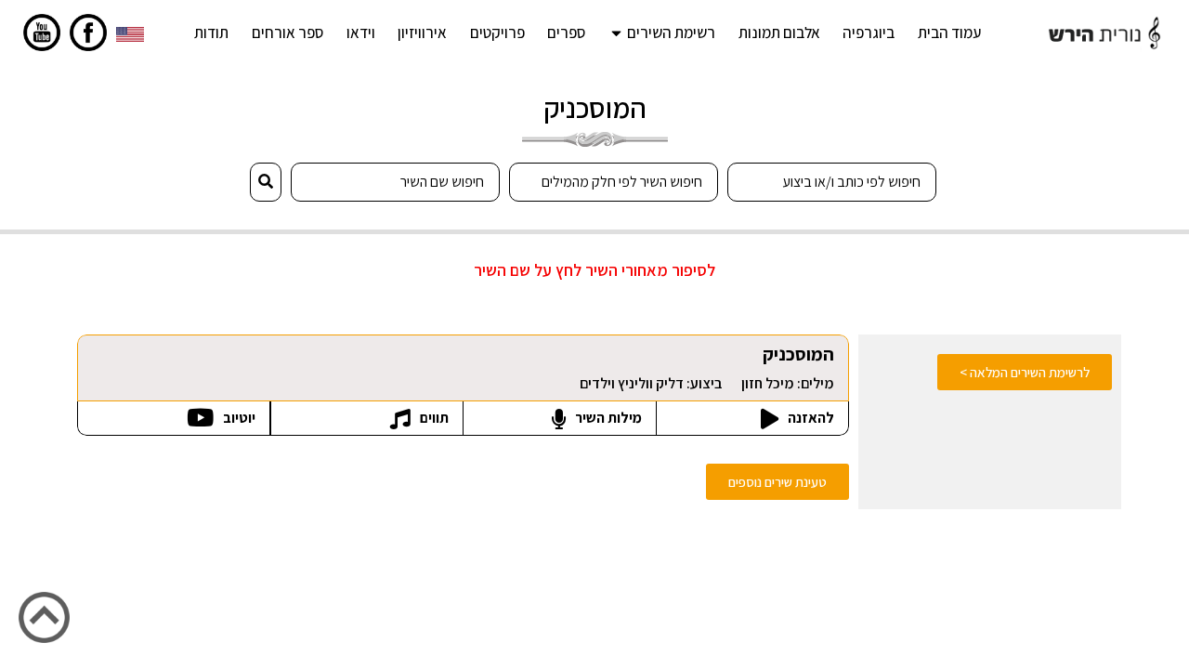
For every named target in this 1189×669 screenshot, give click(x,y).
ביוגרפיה (869, 32)
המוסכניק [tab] (707, 367)
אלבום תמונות (779, 32)
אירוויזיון (422, 32)
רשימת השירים (671, 32)
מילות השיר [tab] (607, 417)
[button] (777, 482)
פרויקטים (497, 32)
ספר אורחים (287, 32)
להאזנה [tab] (809, 417)
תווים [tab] (433, 417)
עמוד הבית (949, 32)
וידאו (360, 32)
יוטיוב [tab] (237, 417)
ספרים (566, 32)
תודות (211, 32)
